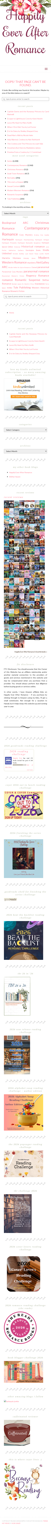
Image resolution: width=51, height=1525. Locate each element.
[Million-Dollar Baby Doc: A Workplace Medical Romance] (11, 574)
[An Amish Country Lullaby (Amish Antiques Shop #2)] (32, 558)
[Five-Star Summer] (16, 628)
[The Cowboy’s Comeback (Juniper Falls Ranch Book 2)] (26, 519)
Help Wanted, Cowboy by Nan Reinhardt (23, 139)
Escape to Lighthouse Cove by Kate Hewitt (25, 119)
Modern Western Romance (18, 190)
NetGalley (11, 178)
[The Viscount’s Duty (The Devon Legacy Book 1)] (42, 512)
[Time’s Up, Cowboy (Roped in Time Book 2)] (21, 628)
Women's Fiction (17, 291)
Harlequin (8, 239)
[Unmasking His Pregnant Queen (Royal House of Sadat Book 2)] (26, 612)
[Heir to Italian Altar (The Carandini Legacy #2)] (37, 589)
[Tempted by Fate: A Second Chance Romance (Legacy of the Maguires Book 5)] (16, 605)
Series (9, 161)
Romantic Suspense (15, 194)
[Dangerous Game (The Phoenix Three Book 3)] (11, 535)
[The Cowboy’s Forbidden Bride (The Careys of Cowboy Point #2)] (21, 519)
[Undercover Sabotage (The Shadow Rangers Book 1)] (26, 620)
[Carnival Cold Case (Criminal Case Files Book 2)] (21, 535)
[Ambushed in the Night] (6, 550)
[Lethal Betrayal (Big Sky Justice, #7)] (21, 612)
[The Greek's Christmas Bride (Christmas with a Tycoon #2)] (32, 504)
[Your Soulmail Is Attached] (42, 558)
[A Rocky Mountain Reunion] (42, 574)
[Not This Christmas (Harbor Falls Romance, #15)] (16, 512)
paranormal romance (36, 271)
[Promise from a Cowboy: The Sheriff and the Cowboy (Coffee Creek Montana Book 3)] (21, 636)
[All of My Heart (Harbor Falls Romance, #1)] (6, 566)
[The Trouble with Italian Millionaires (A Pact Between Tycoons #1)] (6, 581)
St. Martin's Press (28, 284)
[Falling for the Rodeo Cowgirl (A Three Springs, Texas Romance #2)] (16, 550)
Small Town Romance (15, 173)
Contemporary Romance (17, 165)
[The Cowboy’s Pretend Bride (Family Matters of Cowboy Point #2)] (6, 620)
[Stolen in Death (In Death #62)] (32, 520)
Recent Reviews (13, 497)
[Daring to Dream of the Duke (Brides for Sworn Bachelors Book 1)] (32, 566)
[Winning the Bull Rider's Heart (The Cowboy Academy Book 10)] (32, 543)
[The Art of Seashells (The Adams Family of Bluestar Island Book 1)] (37, 597)
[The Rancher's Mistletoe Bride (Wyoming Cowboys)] (32, 582)
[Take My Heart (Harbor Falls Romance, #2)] (16, 566)
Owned (34, 267)
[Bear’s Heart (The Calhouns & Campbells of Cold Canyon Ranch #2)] (16, 543)
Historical (17, 247)
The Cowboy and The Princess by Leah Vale (25, 144)
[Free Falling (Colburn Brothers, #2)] (37, 550)
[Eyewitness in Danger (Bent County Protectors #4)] (16, 574)
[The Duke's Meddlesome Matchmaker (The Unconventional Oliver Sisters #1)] (16, 527)
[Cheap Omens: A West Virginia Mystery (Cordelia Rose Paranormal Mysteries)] (42, 613)
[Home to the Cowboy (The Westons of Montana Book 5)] (26, 589)
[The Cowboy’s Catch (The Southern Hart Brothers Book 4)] (26, 628)
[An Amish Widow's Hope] (16, 535)
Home (11, 313)
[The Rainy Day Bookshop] (6, 628)
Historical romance (33, 246)
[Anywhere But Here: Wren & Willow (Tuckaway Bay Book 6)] (16, 636)
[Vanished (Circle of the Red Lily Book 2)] (37, 566)
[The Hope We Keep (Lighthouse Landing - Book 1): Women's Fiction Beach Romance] (6, 520)
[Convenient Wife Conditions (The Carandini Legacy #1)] (26, 535)
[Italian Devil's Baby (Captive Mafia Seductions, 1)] (37, 628)
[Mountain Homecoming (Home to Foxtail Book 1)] (37, 504)
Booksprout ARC (15, 222)
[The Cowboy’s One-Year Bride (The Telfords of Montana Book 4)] (42, 628)
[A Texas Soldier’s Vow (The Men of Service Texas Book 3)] (42, 519)
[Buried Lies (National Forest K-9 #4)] (11, 527)
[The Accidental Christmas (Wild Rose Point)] (16, 597)
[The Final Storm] (42, 527)
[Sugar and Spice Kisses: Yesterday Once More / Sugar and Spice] (42, 535)
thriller (9, 288)
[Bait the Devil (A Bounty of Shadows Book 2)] (26, 543)
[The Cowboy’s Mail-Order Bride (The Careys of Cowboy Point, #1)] (26, 512)
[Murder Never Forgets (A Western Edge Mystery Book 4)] (42, 566)
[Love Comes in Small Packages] (16, 581)
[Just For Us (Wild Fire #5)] (37, 535)
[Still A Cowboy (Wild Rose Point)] (6, 597)
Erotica (36, 235)
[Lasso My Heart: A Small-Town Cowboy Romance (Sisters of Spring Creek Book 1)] (42, 636)
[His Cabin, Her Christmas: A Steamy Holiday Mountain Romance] (37, 512)
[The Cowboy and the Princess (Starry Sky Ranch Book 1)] (26, 636)
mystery (31, 262)
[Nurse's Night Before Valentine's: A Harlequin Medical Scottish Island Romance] (21, 527)
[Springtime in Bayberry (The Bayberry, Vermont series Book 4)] (32, 527)
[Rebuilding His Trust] (26, 550)
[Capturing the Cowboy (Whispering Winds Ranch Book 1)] (6, 612)
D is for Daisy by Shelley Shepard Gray (22, 131)
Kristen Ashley (18, 254)
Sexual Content (13, 186)
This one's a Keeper (15, 182)
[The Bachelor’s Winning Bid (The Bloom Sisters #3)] (16, 519)
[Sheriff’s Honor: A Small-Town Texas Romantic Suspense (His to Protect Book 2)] (11, 543)
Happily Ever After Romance (26, 31)
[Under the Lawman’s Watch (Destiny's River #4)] (32, 512)
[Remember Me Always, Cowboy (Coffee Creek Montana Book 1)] (21, 605)
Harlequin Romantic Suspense (29, 243)
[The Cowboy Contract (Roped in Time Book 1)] (6, 527)
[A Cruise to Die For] (26, 581)
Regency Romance (37, 275)
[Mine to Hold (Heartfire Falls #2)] (11, 512)
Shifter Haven (14, 477)
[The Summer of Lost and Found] (6, 558)
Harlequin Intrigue (42, 240)
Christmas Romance (15, 169)
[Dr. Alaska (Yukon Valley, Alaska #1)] (11, 519)
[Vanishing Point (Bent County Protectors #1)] (32, 597)
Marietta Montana (11, 258)
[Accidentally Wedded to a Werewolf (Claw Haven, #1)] (32, 574)
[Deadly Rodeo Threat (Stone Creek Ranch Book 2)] (21, 558)
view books (30, 770)
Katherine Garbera (16, 250)
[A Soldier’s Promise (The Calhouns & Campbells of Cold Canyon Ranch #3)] (21, 543)
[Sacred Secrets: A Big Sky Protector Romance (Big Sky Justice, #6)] (21, 511)
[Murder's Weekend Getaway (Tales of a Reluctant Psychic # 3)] (16, 504)
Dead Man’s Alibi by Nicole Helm (20, 135)
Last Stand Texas (31, 254)
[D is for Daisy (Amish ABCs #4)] (11, 643)
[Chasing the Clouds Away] (11, 612)
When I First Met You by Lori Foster (21, 127)
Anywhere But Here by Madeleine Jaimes (24, 148)
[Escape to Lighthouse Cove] (6, 643)
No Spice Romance (24, 267)
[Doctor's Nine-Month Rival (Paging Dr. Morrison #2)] (11, 581)
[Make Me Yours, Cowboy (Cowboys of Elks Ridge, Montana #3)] (37, 527)
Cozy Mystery (26, 235)
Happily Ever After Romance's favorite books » (31, 652)
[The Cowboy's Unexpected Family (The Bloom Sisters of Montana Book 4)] (32, 605)
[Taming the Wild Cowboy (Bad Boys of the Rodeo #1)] (16, 589)
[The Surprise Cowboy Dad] (42, 605)
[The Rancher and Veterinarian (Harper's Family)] (11, 566)
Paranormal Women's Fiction (13, 276)
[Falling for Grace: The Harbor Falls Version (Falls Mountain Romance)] (6, 512)
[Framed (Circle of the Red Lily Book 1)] (21, 566)
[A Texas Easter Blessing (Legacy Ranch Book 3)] (21, 574)
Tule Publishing (13, 199)
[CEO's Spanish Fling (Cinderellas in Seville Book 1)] (6, 605)
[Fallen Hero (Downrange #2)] (6, 535)
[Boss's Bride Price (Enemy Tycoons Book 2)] (42, 581)
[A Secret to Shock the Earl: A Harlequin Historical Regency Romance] (26, 558)
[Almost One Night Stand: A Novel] (42, 504)
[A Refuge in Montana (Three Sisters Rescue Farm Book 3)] (37, 620)
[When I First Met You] (16, 643)
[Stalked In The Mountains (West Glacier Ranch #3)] (11, 550)
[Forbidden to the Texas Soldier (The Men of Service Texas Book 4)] (26, 605)
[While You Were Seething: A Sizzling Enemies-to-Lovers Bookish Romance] (21, 581)
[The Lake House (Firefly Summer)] (6, 636)
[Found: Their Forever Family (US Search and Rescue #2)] (32, 589)
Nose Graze (16, 1523)
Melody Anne (29, 258)
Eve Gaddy (45, 235)
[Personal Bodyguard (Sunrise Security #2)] (37, 558)
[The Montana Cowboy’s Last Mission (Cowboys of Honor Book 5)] (11, 504)
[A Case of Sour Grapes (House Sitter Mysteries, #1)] (6, 589)
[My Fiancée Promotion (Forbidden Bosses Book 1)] (16, 620)
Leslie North (44, 254)
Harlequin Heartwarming (24, 240)
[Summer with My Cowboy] (16, 612)
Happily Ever (17, 758)
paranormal (43, 267)
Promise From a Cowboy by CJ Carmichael (24, 152)
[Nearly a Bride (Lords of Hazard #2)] (26, 597)
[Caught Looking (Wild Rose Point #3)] (11, 597)
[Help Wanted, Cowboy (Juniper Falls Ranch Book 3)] (32, 636)
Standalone (40, 284)
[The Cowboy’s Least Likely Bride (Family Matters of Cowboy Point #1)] (37, 519)
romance (7, 280)
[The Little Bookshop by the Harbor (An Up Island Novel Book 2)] (21, 597)
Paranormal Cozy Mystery (12, 272)
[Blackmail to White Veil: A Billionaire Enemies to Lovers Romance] (16, 558)
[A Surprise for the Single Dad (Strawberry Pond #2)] (32, 620)
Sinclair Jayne (16, 284)
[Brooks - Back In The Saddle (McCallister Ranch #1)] (32, 535)
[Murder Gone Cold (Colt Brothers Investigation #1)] (37, 582)
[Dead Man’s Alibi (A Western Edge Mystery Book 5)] (37, 636)
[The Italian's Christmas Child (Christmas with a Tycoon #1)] (26, 504)
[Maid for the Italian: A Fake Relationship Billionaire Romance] (37, 543)
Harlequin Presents (9, 243)
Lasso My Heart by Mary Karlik (19, 123)
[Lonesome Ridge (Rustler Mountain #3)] (26, 574)
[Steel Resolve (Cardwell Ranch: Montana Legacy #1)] (6, 504)
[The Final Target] (11, 620)
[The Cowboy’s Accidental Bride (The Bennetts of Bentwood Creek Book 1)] (21, 589)
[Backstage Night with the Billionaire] (37, 605)
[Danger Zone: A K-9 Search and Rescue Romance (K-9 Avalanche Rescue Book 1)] (11, 558)
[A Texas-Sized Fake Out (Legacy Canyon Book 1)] (26, 527)
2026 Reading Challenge (19, 753)
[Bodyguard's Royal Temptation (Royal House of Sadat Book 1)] (26, 566)
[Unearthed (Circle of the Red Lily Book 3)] (6, 574)
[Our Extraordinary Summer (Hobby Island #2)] (42, 589)
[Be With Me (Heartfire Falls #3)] (32, 612)
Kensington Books (33, 250)
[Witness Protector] (21, 550)
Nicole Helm (12, 267)
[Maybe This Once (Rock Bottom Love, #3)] (42, 550)
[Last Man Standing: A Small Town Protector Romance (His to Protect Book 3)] (21, 620)
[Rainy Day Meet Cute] (11, 628)
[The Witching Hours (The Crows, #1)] (32, 550)
